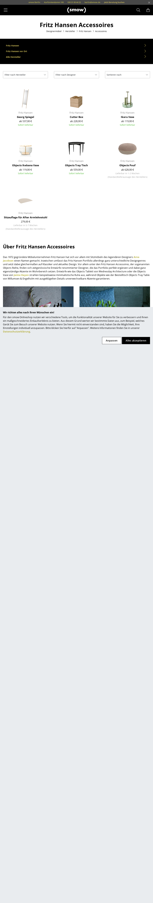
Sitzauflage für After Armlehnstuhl (25, 217)
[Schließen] (149, 2)
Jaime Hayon (21, 275)
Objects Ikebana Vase (25, 165)
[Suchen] (138, 10)
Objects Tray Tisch (76, 165)
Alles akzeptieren (136, 340)
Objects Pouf (127, 165)
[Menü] (5, 10)
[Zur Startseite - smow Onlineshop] (76, 10)
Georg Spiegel (25, 117)
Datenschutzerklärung (16, 331)
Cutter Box (76, 117)
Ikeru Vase (127, 117)
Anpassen (112, 340)
